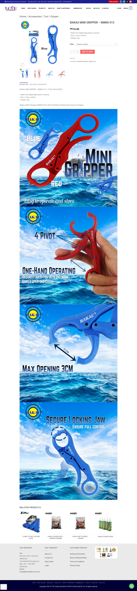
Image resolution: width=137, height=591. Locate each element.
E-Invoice (105, 8)
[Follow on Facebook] (120, 1)
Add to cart (87, 52)
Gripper (55, 16)
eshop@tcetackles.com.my (30, 572)
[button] (119, 8)
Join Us (88, 8)
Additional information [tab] (37, 84)
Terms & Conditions (77, 562)
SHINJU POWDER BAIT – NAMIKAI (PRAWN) (56, 537)
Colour (72, 44)
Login (47, 565)
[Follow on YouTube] (130, 1)
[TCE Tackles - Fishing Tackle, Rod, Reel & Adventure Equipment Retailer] (11, 8)
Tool (46, 16)
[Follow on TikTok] (127, 1)
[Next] (64, 43)
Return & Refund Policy (78, 558)
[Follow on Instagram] (124, 1)
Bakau (86, 61)
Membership (78, 8)
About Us (51, 8)
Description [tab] (24, 84)
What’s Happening (63, 8)
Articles (96, 8)
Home (23, 8)
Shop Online (31, 8)
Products (42, 8)
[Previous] (23, 43)
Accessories (35, 16)
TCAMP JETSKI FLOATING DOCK (31, 537)
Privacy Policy (75, 565)
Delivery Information (77, 554)
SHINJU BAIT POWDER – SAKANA (80, 537)
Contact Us (49, 558)
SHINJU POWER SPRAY (105, 536)
